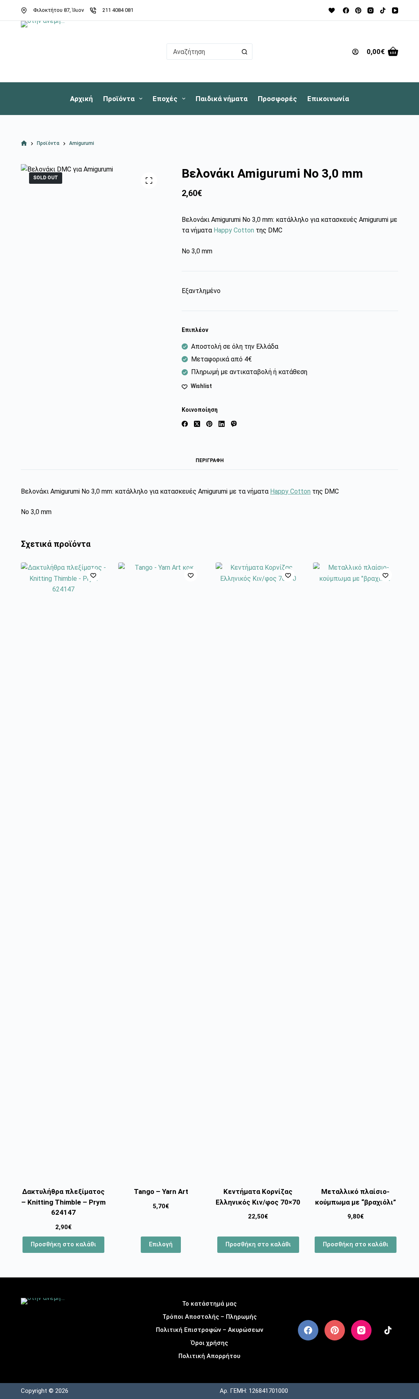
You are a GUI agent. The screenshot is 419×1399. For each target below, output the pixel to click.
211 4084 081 (117, 10)
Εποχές (165, 99)
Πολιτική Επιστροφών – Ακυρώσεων (209, 1330)
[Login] (355, 52)
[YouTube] (395, 10)
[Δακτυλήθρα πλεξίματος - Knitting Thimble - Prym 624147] (63, 869)
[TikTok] (383, 10)
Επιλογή (161, 1244)
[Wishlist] (332, 10)
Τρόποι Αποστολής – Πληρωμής (209, 1316)
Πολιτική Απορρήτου (209, 1356)
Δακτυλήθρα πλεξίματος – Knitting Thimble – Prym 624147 (63, 1201)
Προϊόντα (119, 99)
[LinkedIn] (222, 424)
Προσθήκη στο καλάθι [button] (63, 1244)
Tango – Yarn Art (161, 1191)
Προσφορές (277, 99)
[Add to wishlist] (93, 575)
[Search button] (244, 51)
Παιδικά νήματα (222, 99)
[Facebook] (346, 10)
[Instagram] (370, 10)
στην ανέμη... (52, 1355)
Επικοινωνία (328, 99)
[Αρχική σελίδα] (24, 143)
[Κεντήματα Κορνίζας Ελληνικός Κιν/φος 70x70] (258, 869)
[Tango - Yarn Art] (160, 869)
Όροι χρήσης (209, 1343)
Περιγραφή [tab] (210, 460)
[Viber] (234, 424)
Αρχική (81, 99)
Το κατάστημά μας (209, 1303)
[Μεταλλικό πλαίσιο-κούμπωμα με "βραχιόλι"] (355, 869)
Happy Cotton (234, 230)
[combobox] (202, 51)
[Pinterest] (358, 10)
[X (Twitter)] (197, 424)
